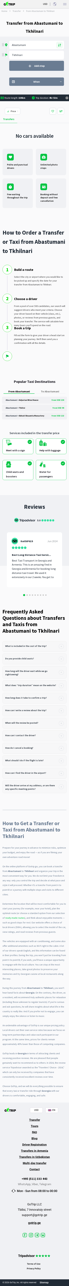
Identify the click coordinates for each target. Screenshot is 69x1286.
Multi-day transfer (34, 1163)
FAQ (34, 1132)
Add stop (39, 65)
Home (4, 11)
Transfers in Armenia (34, 1150)
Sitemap (44, 1282)
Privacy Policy (34, 1268)
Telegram (45, 1184)
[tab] (34, 646)
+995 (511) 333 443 (35, 1179)
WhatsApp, (25, 1184)
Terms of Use (34, 1264)
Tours (34, 1126)
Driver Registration (34, 1144)
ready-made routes (15, 917)
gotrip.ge (34, 1223)
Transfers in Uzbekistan (34, 1157)
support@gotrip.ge (34, 1215)
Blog (34, 1138)
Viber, (35, 1184)
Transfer (17, 11)
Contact (34, 1169)
